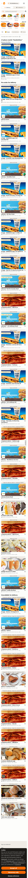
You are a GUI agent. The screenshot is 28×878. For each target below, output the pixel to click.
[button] (3, 3)
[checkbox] (4, 26)
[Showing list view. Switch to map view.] (25, 11)
